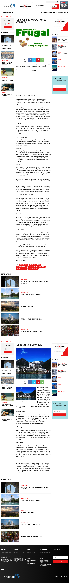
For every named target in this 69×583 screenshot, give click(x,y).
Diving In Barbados (31, 563)
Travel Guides (9, 16)
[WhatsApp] (42, 60)
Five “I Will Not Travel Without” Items (31, 331)
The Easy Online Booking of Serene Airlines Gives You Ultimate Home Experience (64, 6)
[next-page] (55, 73)
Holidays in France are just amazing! (62, 47)
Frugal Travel (41, 267)
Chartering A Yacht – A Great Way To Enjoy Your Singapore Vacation (19, 553)
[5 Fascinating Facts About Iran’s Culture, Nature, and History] (7, 38)
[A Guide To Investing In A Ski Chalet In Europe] (54, 54)
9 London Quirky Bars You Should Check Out (45, 565)
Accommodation (61, 38)
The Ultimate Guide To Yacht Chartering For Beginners (7, 63)
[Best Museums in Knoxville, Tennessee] (10, 293)
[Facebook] (5, 27)
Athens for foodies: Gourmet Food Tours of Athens (45, 561)
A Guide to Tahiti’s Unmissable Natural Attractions (31, 553)
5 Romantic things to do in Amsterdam (62, 61)
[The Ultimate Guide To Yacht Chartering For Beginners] (7, 55)
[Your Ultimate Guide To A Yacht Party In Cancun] (7, 72)
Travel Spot (61, 45)
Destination (23, 279)
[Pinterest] (38, 60)
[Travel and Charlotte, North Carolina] (10, 318)
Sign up (60, 89)
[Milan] (6, 24)
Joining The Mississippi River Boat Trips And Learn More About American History (20, 560)
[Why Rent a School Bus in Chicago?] (7, 87)
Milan (9, 23)
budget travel (23, 265)
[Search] (57, 2)
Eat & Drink (4, 77)
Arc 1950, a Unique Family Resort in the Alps (62, 40)
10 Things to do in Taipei (27, 307)
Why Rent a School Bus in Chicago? (7, 95)
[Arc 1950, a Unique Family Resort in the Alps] (54, 40)
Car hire (4, 92)
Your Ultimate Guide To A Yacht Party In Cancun (7, 79)
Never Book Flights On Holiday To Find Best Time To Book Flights (6, 560)
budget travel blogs (35, 265)
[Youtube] (11, 27)
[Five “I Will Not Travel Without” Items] (10, 330)
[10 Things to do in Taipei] (10, 306)
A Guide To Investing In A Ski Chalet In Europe (62, 54)
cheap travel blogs (21, 267)
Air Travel (62, 2)
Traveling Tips (61, 66)
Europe (59, 59)
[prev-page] (53, 73)
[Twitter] (9, 27)
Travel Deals (5, 60)
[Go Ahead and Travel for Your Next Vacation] (54, 68)
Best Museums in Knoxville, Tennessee (30, 294)
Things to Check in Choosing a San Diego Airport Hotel (5, 557)
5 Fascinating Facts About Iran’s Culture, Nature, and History (7, 47)
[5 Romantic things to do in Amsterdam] (54, 61)
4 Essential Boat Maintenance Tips (17, 556)
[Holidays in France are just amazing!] (54, 47)
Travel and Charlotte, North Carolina (31, 319)
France (59, 52)
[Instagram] (7, 27)
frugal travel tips (33, 268)
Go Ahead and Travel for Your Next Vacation (62, 68)
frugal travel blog (21, 268)
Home (2, 16)
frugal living (32, 267)
